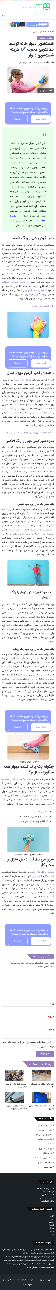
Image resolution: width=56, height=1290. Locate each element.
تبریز (52, 1231)
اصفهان (51, 1225)
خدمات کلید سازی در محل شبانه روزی (16, 1085)
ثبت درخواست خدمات (45, 1188)
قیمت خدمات (48, 1191)
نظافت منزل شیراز (23, 380)
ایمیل (51, 1016)
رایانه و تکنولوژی (45, 1148)
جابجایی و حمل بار (44, 1139)
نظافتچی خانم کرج (37, 290)
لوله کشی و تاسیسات (43, 1157)
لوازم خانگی (47, 1153)
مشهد (51, 1222)
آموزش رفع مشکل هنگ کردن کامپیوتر (41, 1107)
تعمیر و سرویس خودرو (43, 1134)
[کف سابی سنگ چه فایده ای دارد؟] (41, 1075)
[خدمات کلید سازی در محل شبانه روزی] (14, 1075)
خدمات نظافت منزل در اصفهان (17, 779)
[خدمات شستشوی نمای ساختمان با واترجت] (14, 1097)
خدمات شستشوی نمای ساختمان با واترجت (17, 1107)
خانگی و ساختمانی (44, 1143)
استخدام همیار (48, 1194)
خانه (50, 31)
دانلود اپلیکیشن (48, 1201)
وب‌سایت (50, 1029)
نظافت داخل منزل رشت (42, 872)
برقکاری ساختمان (45, 1125)
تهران (52, 1215)
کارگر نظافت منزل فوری (43, 306)
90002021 (18, 119)
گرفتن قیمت (41, 119)
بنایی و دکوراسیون (44, 1130)
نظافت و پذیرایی (39, 31)
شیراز (52, 1228)
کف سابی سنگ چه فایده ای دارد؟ (42, 1085)
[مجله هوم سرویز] (36, 6)
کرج (52, 1218)
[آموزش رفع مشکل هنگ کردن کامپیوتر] (41, 1097)
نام (52, 1004)
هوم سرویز (47, 1167)
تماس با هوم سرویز (46, 1197)
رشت (52, 1234)
